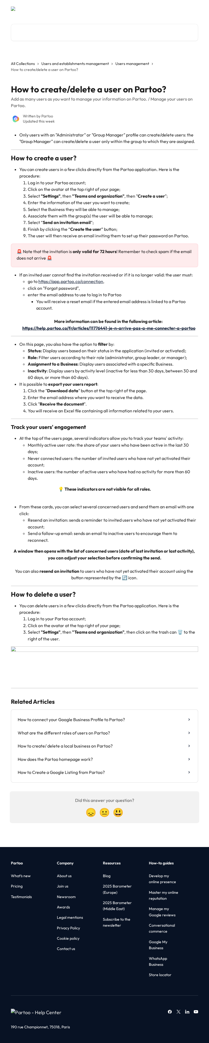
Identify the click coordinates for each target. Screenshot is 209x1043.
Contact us (66, 948)
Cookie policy (68, 938)
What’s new (21, 875)
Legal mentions (70, 917)
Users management (132, 63)
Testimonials (21, 896)
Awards (63, 907)
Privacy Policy (68, 928)
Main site (161, 9)
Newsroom (66, 896)
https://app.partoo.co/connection (70, 281)
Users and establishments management (75, 63)
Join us (62, 886)
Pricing (17, 886)
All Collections (23, 63)
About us (64, 875)
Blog (106, 875)
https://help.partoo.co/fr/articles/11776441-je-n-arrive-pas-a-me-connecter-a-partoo (108, 328)
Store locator (160, 974)
